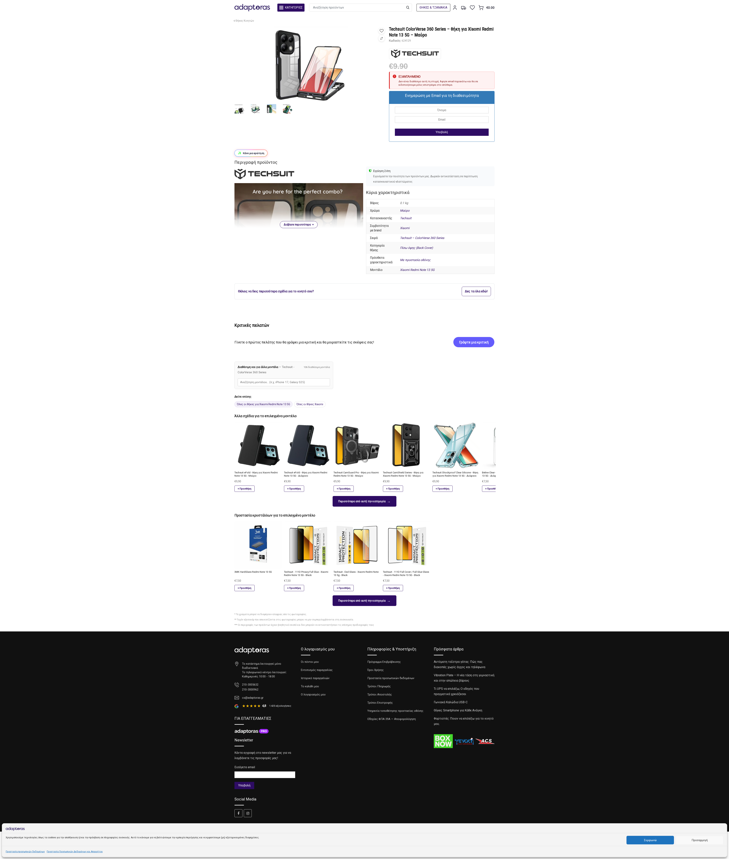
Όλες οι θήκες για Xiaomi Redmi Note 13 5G (263, 404)
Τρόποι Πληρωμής (379, 686)
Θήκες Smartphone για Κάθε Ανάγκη (458, 710)
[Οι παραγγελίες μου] (463, 7)
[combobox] (284, 382)
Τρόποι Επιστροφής (380, 702)
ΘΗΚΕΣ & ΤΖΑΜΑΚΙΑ (433, 7)
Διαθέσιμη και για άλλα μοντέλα (266, 369)
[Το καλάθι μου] (481, 7)
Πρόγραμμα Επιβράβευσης (384, 662)
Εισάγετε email (244, 767)
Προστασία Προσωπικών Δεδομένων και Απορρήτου (75, 851)
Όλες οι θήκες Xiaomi (310, 404)
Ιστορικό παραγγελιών (315, 678)
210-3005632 (250, 684)
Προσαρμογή (700, 840)
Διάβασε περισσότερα (297, 224)
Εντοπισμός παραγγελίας (317, 670)
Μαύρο (404, 210)
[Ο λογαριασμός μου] (455, 7)
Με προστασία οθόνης (415, 260)
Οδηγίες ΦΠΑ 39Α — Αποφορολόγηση (391, 719)
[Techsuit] (415, 53)
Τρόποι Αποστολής (379, 694)
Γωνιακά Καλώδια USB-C (451, 702)
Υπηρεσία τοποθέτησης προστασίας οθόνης (395, 711)
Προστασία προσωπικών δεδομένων (25, 851)
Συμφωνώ (650, 840)
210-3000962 (250, 689)
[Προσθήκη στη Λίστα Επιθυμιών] (382, 31)
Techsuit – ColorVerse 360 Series (422, 238)
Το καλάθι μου (310, 686)
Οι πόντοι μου (310, 662)
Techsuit (405, 218)
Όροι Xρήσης (375, 670)
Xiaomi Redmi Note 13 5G (417, 270)
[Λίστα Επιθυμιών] (472, 7)
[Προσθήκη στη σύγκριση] (382, 38)
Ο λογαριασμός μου (313, 694)
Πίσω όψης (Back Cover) (416, 248)
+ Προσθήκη (244, 488)
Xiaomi (404, 228)
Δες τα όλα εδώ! (476, 291)
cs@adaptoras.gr (253, 697)
